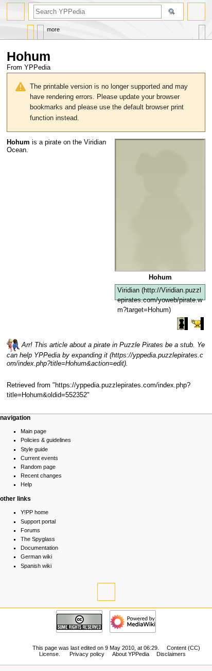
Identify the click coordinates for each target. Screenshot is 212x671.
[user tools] (196, 12)
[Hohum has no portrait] (160, 204)
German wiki (36, 556)
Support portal (38, 521)
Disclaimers (171, 654)
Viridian (128, 290)
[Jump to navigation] (16, 12)
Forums (30, 530)
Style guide (34, 449)
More (53, 29)
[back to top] (106, 592)
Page (30, 29)
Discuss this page (40, 29)
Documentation (39, 548)
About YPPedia (130, 654)
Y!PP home (34, 512)
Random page (38, 467)
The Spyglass (38, 539)
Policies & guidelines (46, 440)
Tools (202, 29)
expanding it (90, 355)
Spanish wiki (36, 566)
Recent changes (41, 475)
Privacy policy (86, 654)
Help (26, 484)
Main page (33, 431)
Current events (39, 458)
